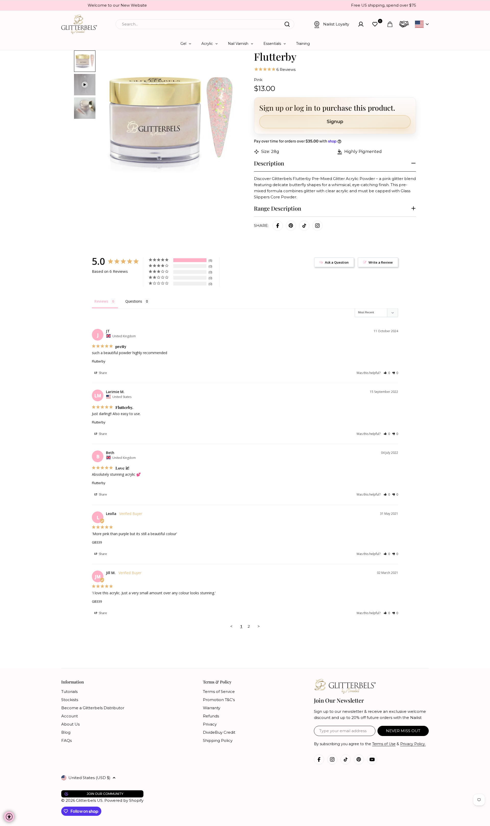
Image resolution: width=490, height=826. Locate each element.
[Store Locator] (404, 24)
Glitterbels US (89, 800)
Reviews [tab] (101, 301)
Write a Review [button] (381, 262)
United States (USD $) (89, 777)
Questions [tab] (133, 301)
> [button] (259, 626)
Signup (335, 121)
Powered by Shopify (123, 800)
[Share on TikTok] (304, 226)
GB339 (97, 542)
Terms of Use (384, 744)
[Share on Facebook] (278, 226)
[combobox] (205, 24)
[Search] (287, 24)
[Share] (317, 226)
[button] (387, 373)
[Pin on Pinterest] (291, 226)
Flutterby (98, 361)
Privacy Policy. (413, 744)
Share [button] (102, 373)
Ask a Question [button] (337, 262)
